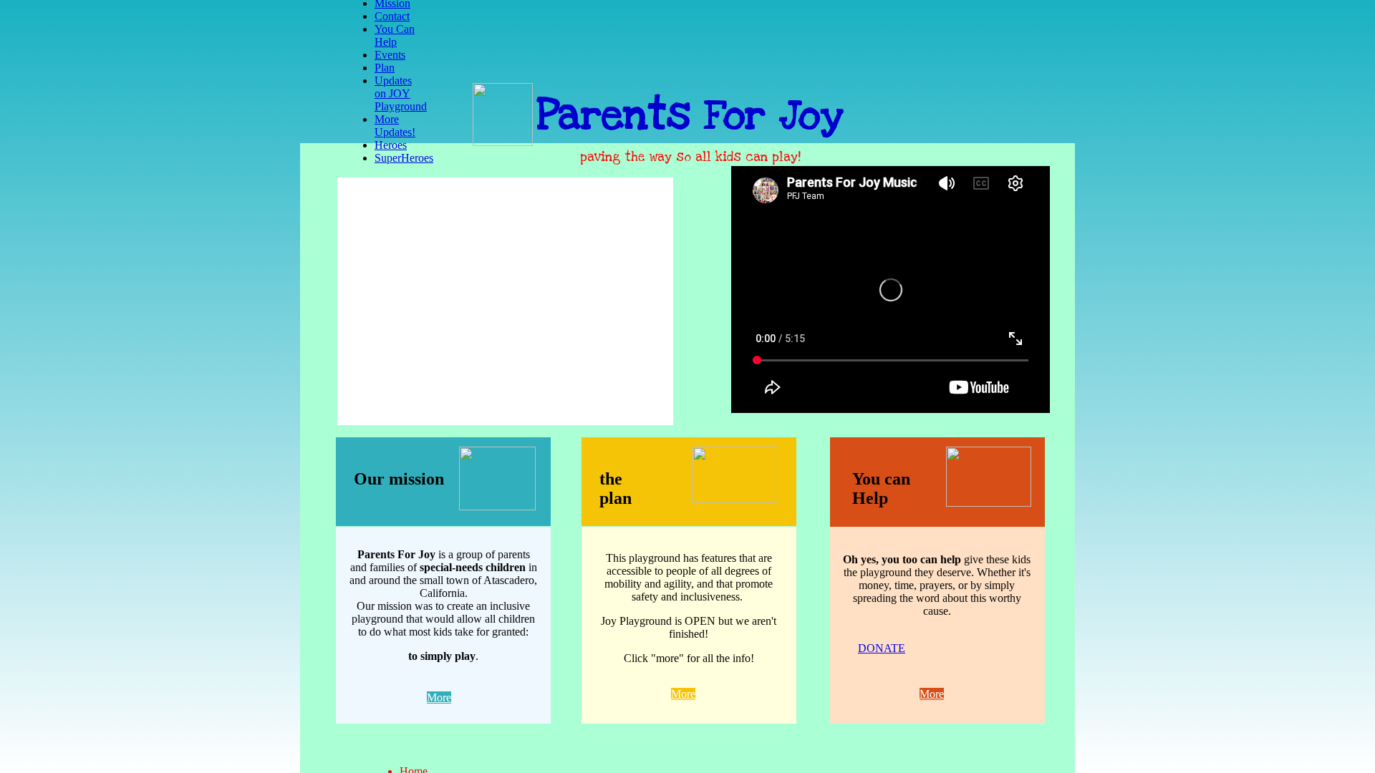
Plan (385, 68)
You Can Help (395, 35)
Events (390, 55)
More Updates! (395, 125)
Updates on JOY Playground (401, 93)
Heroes (391, 145)
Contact (392, 16)
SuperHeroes (404, 158)
